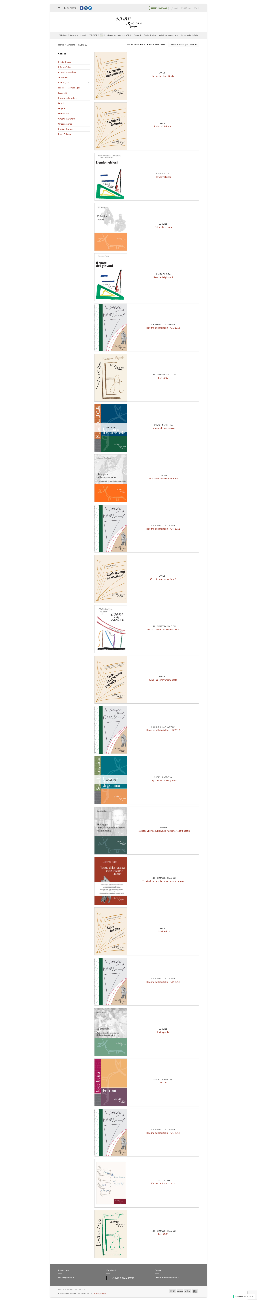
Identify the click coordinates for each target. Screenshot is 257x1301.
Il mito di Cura (64, 61)
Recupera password (65, 1289)
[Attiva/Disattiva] (88, 82)
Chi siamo (63, 35)
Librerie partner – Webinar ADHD (117, 35)
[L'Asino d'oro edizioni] (128, 22)
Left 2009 (163, 377)
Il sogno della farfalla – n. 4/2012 (163, 528)
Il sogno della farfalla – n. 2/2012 (163, 981)
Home (61, 44)
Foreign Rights (150, 35)
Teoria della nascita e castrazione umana (163, 881)
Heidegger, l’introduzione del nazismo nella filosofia (163, 830)
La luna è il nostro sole (163, 428)
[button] (175, 8)
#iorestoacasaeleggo (67, 72)
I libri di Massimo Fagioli (69, 87)
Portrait (163, 1082)
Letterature (63, 113)
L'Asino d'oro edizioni (123, 1277)
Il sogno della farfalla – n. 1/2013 (163, 327)
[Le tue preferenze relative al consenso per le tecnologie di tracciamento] (243, 1296)
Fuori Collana (64, 134)
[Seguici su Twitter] (90, 8)
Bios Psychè (63, 82)
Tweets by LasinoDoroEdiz (167, 1277)
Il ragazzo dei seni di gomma (163, 780)
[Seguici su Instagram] (86, 8)
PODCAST (93, 35)
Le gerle (61, 108)
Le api (61, 103)
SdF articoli (63, 77)
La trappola (163, 1032)
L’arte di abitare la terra (163, 1183)
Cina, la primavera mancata (163, 679)
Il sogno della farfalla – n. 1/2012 (163, 1132)
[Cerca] (196, 8)
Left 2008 (163, 1234)
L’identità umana (163, 227)
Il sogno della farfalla (189, 35)
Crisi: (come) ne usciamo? (163, 579)
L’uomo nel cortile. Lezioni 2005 (163, 629)
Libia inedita (163, 931)
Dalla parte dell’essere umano (163, 478)
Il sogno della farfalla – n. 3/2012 (163, 730)
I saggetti (62, 93)
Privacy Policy (100, 1293)
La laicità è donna (163, 126)
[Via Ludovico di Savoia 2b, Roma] (59, 8)
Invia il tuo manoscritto (168, 35)
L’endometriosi (163, 176)
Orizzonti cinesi (65, 123)
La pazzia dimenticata (163, 76)
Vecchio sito (80, 1289)
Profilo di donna (65, 129)
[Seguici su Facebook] (82, 8)
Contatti (137, 35)
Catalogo (74, 35)
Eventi (83, 35)
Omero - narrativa (66, 118)
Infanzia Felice (64, 67)
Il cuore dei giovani (163, 277)
